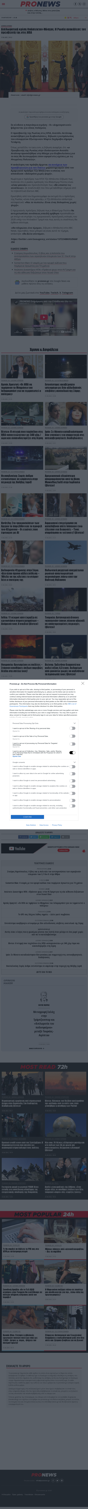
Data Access (44, 825)
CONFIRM (27, 817)
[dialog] (44, 754)
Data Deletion (31, 825)
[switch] (72, 728)
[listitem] (44, 723)
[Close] (83, 684)
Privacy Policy (57, 825)
